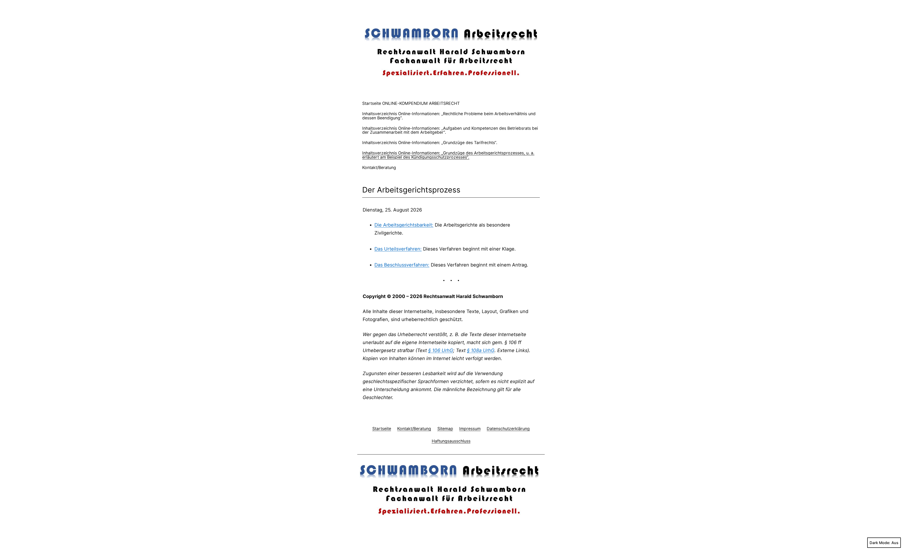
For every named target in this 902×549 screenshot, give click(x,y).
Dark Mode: (880, 542)
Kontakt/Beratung (379, 167)
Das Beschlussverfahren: (401, 265)
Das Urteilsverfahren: (398, 249)
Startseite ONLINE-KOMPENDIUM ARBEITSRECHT (411, 103)
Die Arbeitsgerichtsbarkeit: (403, 225)
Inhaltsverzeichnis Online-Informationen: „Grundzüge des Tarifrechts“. (429, 142)
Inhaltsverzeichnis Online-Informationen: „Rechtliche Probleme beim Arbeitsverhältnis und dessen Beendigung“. (449, 115)
